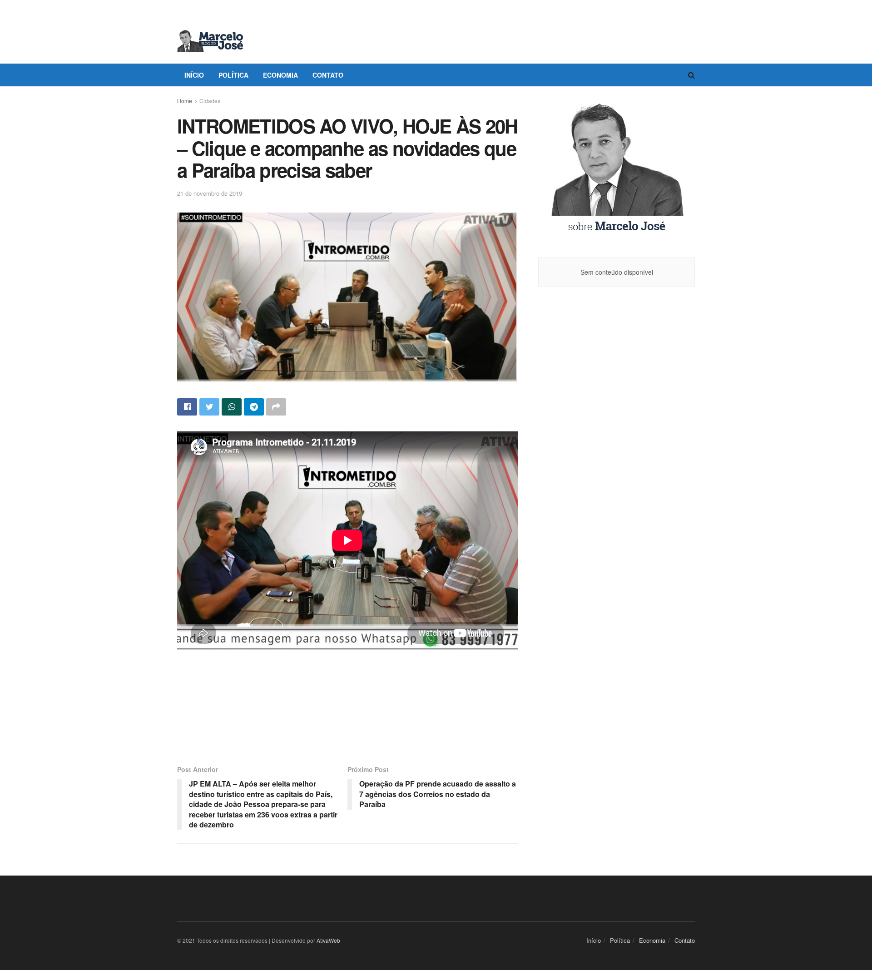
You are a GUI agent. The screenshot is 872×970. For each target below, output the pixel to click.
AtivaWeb (328, 940)
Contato (327, 74)
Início (194, 74)
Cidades (209, 100)
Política (233, 74)
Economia (280, 74)
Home (184, 100)
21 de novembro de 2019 (209, 193)
